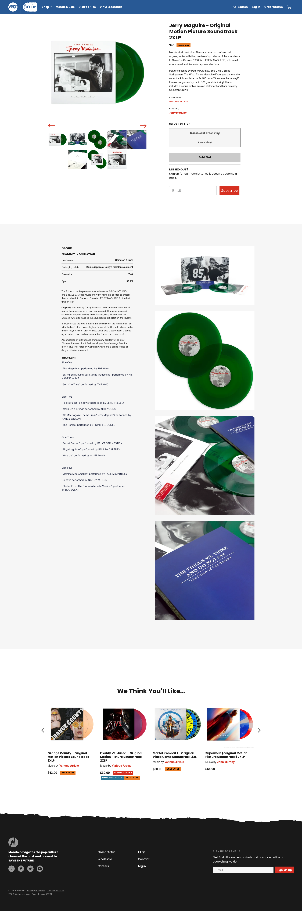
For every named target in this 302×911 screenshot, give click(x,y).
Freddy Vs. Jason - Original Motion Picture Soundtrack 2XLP (121, 757)
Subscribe (229, 190)
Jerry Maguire (178, 112)
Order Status (273, 7)
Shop (45, 7)
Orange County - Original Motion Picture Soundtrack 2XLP (68, 757)
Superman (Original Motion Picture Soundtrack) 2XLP (226, 755)
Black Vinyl (205, 142)
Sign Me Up (284, 870)
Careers (103, 866)
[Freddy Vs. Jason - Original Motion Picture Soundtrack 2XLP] (124, 724)
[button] (42, 730)
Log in (256, 7)
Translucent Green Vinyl (205, 133)
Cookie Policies (55, 890)
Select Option (179, 124)
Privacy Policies (36, 890)
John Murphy (226, 762)
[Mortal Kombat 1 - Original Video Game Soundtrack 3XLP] (177, 724)
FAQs (141, 852)
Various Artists (178, 101)
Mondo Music (65, 7)
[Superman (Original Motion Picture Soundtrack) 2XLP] (229, 724)
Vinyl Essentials (111, 7)
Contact (144, 859)
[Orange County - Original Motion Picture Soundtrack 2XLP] (72, 724)
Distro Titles (87, 7)
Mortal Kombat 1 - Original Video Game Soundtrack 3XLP (176, 755)
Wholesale (105, 859)
